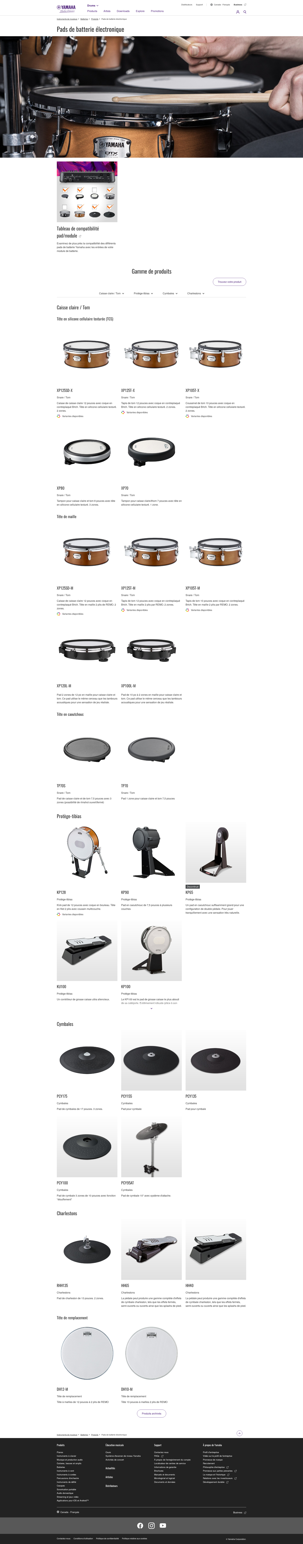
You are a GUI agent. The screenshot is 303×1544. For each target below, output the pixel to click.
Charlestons (194, 293)
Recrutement (209, 1463)
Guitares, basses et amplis (69, 1463)
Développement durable (213, 1481)
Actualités (110, 1468)
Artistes (109, 1477)
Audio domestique (65, 1492)
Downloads (123, 11)
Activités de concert (115, 1459)
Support (199, 4)
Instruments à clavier (66, 1455)
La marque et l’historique (214, 1474)
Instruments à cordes (66, 1474)
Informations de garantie (165, 1467)
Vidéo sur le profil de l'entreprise (217, 1455)
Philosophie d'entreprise (214, 1467)
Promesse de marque (213, 1459)
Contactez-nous (161, 1452)
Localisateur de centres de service (170, 1463)
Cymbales (168, 293)
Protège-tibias (141, 293)
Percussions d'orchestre (68, 1478)
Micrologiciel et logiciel (164, 1478)
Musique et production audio (70, 1459)
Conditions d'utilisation (83, 1538)
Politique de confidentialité (107, 1538)
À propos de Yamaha (212, 1445)
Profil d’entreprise (211, 1452)
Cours (108, 1452)
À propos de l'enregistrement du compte (172, 1459)
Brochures (158, 1470)
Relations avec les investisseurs (218, 1478)
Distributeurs (186, 4)
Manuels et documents (164, 1474)
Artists (107, 11)
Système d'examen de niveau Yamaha (123, 1455)
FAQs (156, 1455)
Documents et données (164, 1481)
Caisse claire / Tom (110, 293)
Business (238, 4)
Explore (140, 11)
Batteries (84, 19)
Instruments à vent (65, 1470)
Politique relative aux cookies (134, 1538)
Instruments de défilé (66, 1481)
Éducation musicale (115, 1445)
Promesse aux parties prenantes (218, 1470)
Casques (61, 1485)
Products (92, 11)
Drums (91, 5)
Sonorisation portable (66, 1489)
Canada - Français (222, 4)
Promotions (157, 11)
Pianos (60, 1452)
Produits (94, 19)
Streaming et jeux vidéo (67, 1496)
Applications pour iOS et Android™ (73, 1500)
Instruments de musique (67, 19)
